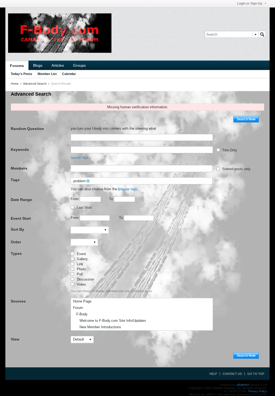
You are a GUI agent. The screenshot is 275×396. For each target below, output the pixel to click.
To (111, 199)
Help (213, 373)
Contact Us (232, 373)
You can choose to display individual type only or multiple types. (112, 291)
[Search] (262, 34)
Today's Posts (21, 74)
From (75, 199)
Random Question (27, 128)
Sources (18, 301)
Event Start (21, 218)
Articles (58, 65)
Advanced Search (34, 83)
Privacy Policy (257, 391)
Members (19, 168)
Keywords (20, 149)
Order (16, 242)
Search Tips (79, 158)
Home (15, 83)
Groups (79, 65)
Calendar (69, 74)
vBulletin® (242, 384)
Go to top (255, 373)
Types (16, 253)
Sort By (17, 229)
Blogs (37, 65)
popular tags (127, 189)
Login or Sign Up (250, 3)
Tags (15, 180)
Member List (47, 74)
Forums (17, 65)
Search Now (246, 119)
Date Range (21, 199)
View (15, 339)
